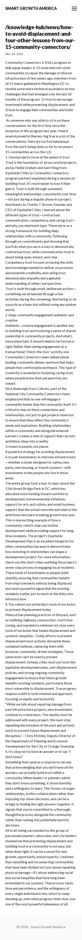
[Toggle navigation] (74, 8)
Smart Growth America (31, 8)
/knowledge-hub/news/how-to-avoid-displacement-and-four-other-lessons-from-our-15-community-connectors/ (40, 37)
